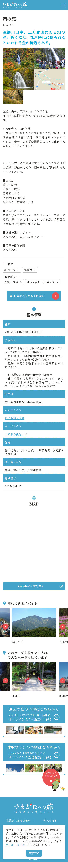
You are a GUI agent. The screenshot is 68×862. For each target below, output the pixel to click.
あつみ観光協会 (14, 418)
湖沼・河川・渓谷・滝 (41, 282)
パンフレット (50, 820)
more (15, 610)
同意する (34, 853)
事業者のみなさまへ (18, 820)
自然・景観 (11, 282)
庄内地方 (9, 269)
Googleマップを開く (31, 586)
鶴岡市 (28, 269)
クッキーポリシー (16, 845)
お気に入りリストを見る (51, 775)
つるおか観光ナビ (16, 434)
